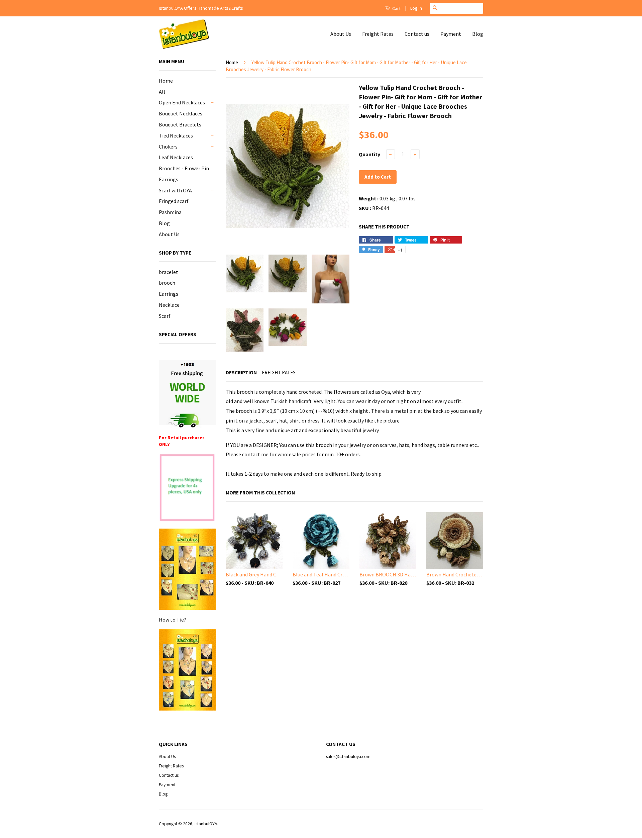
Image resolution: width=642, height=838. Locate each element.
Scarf (165, 315)
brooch (167, 282)
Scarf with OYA (175, 190)
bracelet (168, 272)
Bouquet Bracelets (180, 124)
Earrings (168, 179)
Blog (477, 33)
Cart (396, 8)
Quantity (369, 154)
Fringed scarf (174, 201)
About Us (340, 33)
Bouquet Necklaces (180, 113)
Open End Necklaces (182, 102)
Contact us (417, 33)
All (162, 91)
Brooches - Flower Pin (184, 168)
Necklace (169, 304)
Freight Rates (378, 33)
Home (166, 80)
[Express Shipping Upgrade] (187, 488)
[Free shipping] (187, 394)
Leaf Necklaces (176, 157)
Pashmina (170, 212)
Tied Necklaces (176, 135)
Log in (416, 8)
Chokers (168, 146)
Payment (450, 33)
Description (241, 372)
